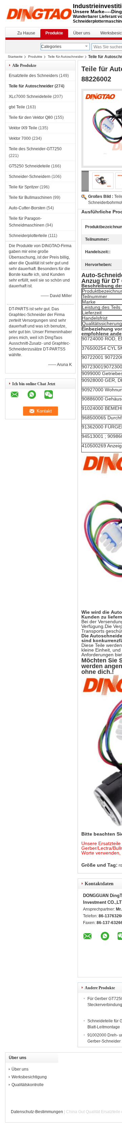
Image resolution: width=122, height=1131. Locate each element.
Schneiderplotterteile (28, 235)
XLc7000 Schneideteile (30, 96)
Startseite (15, 56)
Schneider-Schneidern (29, 176)
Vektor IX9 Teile (23, 128)
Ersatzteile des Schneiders (33, 75)
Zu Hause (26, 33)
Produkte (54, 33)
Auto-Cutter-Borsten (27, 208)
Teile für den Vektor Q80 (31, 117)
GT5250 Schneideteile (29, 166)
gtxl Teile (17, 107)
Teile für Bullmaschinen (30, 197)
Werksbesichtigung (29, 1077)
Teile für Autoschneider (65, 56)
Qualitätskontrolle (28, 1084)
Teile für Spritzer (24, 187)
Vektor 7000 (20, 138)
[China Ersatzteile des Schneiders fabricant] (39, 13)
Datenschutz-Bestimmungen (37, 1111)
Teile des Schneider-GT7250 (35, 149)
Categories (51, 46)
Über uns (81, 33)
